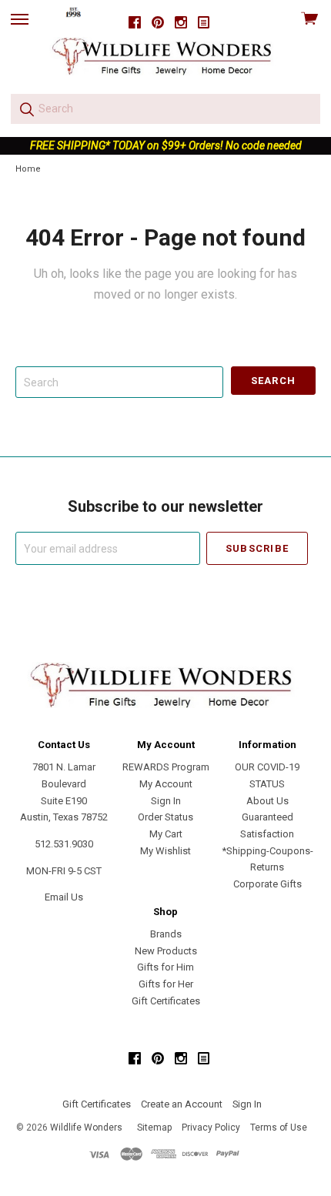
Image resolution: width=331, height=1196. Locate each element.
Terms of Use (278, 1127)
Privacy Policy (211, 1127)
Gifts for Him (165, 967)
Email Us (64, 897)
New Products (166, 951)
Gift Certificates (166, 1001)
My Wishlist (165, 851)
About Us (267, 801)
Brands (166, 934)
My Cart (165, 834)
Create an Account (181, 1104)
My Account (165, 784)
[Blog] (204, 22)
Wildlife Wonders (86, 1127)
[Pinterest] (158, 22)
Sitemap (154, 1127)
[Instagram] (181, 22)
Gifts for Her (166, 984)
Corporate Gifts (267, 884)
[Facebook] (135, 22)
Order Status (165, 817)
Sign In (166, 801)
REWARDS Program (165, 767)
